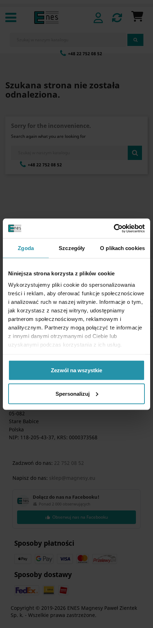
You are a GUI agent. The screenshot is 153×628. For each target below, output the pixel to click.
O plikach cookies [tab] (122, 248)
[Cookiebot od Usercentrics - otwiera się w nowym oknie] (114, 228)
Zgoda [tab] (26, 248)
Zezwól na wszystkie (76, 370)
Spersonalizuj (73, 393)
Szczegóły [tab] (72, 248)
